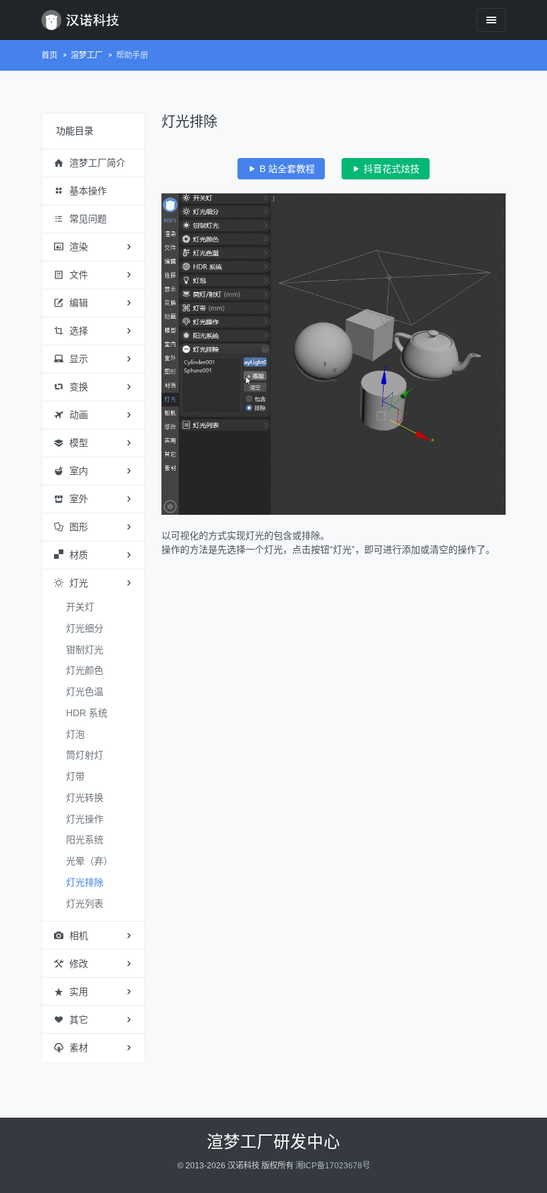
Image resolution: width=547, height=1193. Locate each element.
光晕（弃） (89, 861)
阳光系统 (84, 839)
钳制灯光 (84, 649)
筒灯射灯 (84, 755)
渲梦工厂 (87, 55)
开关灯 (80, 607)
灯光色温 (84, 691)
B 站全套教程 (286, 168)
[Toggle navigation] (491, 19)
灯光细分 (84, 628)
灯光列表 (84, 903)
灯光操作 (84, 819)
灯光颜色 (84, 670)
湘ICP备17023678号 (333, 1165)
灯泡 (75, 734)
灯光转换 (84, 797)
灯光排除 (84, 882)
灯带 (75, 776)
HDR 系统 (86, 713)
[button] (93, 163)
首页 (49, 55)
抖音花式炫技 (390, 168)
